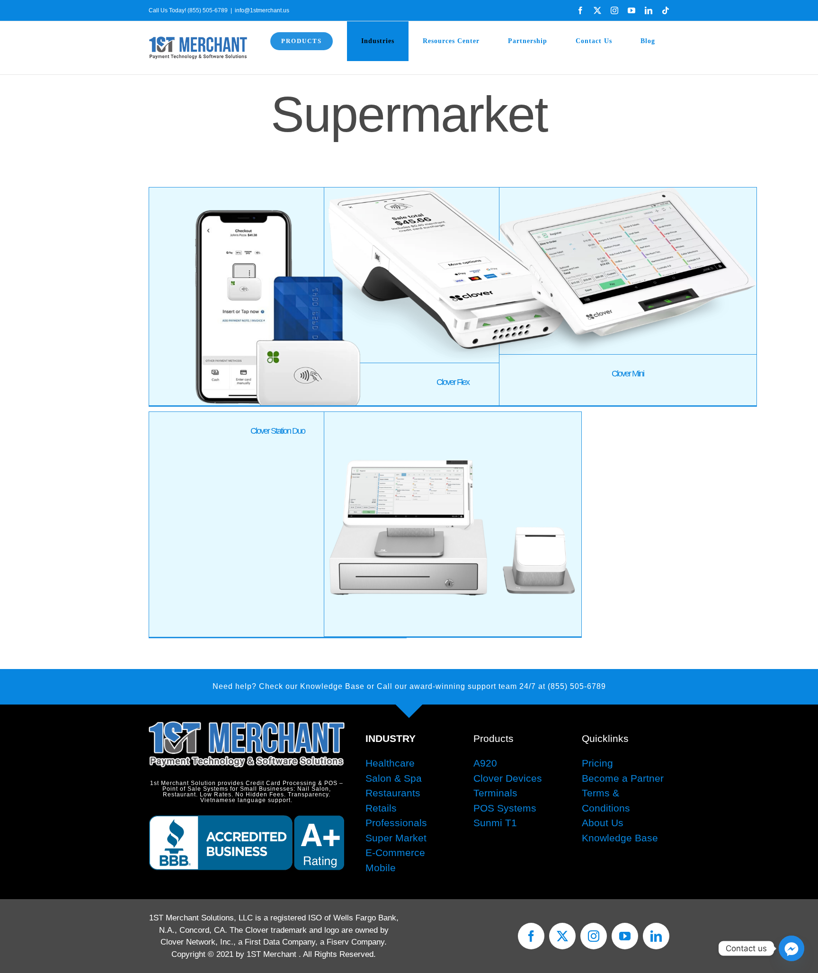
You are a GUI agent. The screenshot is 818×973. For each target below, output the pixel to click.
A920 (485, 763)
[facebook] (531, 936)
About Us (602, 822)
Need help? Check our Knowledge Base (289, 686)
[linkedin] (656, 936)
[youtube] (625, 936)
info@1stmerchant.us (262, 10)
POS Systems (504, 808)
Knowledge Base (620, 837)
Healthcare (390, 763)
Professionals (396, 822)
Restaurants (392, 792)
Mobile (380, 867)
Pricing (597, 763)
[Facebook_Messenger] (791, 948)
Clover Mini (628, 373)
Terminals (495, 792)
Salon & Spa (393, 778)
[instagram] (593, 936)
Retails (381, 808)
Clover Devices (507, 778)
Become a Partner (623, 778)
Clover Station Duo (277, 431)
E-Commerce (395, 852)
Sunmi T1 (495, 822)
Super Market (396, 837)
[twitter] (562, 936)
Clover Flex (452, 382)
